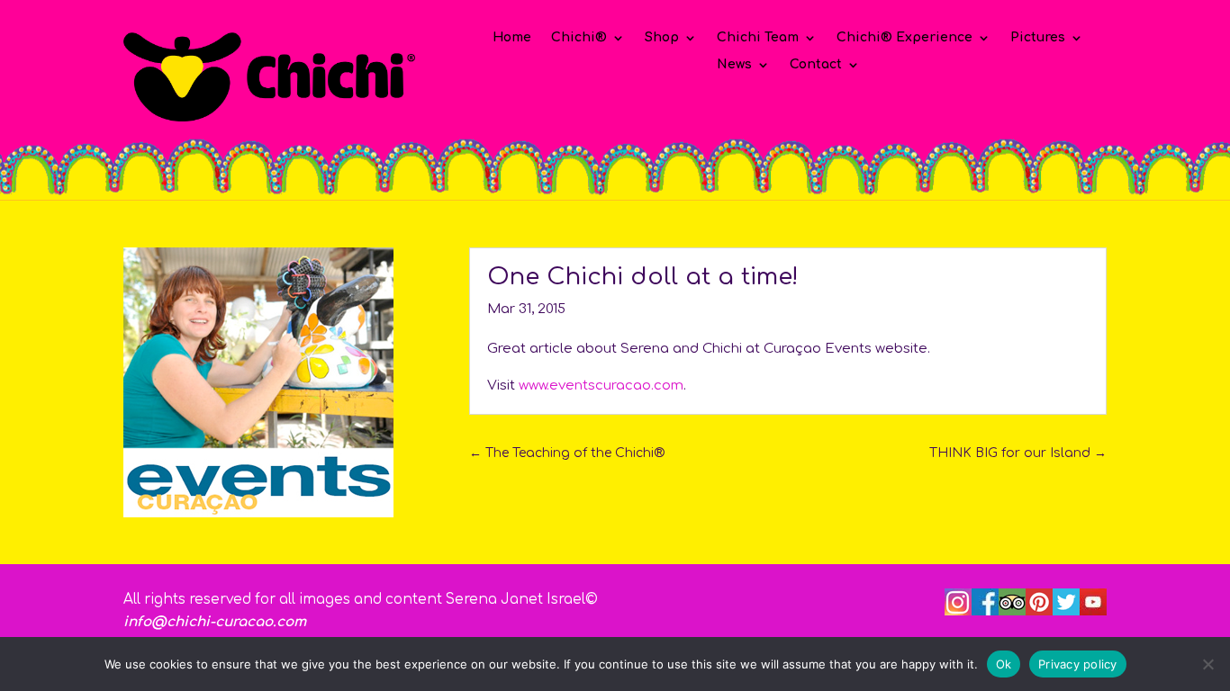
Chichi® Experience (904, 37)
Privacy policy (1077, 663)
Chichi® (579, 37)
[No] (1207, 664)
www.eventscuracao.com (601, 385)
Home (512, 37)
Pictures (1037, 37)
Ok (1004, 663)
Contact (816, 64)
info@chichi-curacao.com (214, 622)
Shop (662, 37)
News (734, 64)
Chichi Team (758, 37)
